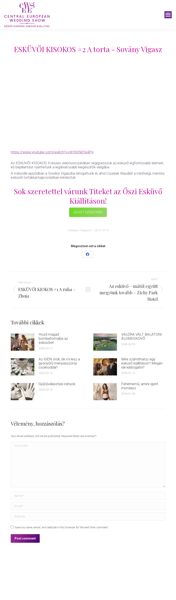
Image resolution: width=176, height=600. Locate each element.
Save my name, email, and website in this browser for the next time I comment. (61, 527)
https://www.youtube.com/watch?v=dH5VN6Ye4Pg (52, 152)
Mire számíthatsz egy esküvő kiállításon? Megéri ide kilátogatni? (141, 363)
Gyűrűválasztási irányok (57, 384)
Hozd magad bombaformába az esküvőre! (53, 338)
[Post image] (22, 342)
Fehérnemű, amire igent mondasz (139, 386)
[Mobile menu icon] (168, 14)
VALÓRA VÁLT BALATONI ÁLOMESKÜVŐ (141, 336)
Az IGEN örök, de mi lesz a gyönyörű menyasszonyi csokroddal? (59, 363)
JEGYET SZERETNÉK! (88, 212)
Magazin (85, 230)
